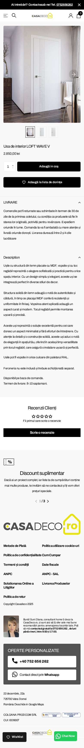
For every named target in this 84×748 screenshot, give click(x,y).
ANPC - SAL (50, 574)
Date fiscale (50, 564)
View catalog (5, 15)
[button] (14, 163)
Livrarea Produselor (56, 583)
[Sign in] (71, 15)
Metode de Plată (14, 546)
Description (11, 257)
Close (79, 5)
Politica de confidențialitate (22, 555)
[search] (14, 15)
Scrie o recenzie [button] (42, 432)
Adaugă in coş (49, 166)
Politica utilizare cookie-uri (60, 546)
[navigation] (30, 132)
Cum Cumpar (51, 555)
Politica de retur (14, 596)
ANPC (7, 574)
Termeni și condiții (16, 564)
